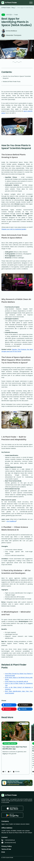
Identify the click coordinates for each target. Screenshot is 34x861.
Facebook (8, 705)
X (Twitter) (24, 705)
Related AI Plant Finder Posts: (12, 81)
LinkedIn (24, 709)
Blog (13, 7)
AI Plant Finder (5, 7)
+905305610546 (10, 840)
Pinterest (8, 709)
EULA (3, 852)
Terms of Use (6, 849)
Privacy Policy (6, 846)
